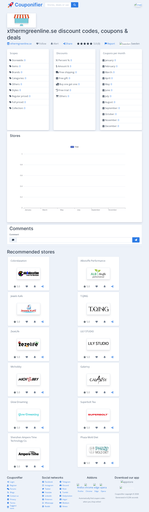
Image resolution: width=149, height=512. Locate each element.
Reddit (47, 506)
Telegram (66, 482)
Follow (42, 43)
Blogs (12, 492)
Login (12, 482)
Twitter (48, 489)
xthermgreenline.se (21, 43)
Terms (12, 503)
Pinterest (48, 499)
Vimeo (65, 506)
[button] (138, 4)
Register (13, 485)
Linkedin (48, 496)
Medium (65, 503)
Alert (56, 43)
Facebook (49, 482)
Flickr (64, 489)
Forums (13, 489)
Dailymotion (67, 496)
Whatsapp (49, 503)
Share (68, 43)
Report (111, 43)
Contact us (14, 496)
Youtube (48, 492)
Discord (65, 485)
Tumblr (65, 492)
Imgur (64, 499)
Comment (14, 234)
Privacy (13, 499)
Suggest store (13, 507)
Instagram (49, 485)
